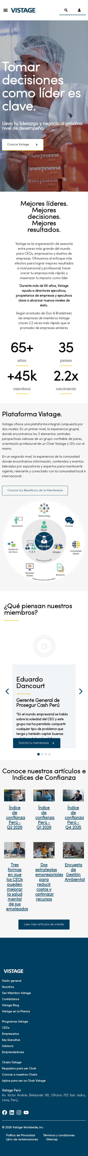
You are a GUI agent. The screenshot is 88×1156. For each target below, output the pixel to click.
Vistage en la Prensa (16, 1011)
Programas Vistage (15, 1021)
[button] (5, 10)
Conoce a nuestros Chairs (19, 1074)
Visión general (11, 981)
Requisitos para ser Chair (19, 1068)
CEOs (5, 1028)
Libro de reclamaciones (22, 1139)
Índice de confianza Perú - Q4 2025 (74, 818)
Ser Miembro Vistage (16, 993)
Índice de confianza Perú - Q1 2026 (44, 818)
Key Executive (11, 1040)
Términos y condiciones (59, 1135)
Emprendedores (13, 1052)
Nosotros (8, 987)
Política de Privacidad (20, 1135)
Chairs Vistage (11, 1062)
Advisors (8, 1046)
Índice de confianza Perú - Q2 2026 (15, 818)
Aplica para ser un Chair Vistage (24, 1081)
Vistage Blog (10, 1005)
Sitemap (52, 1139)
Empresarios (10, 1034)
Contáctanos (10, 999)
